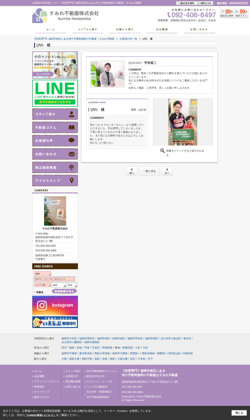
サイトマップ (41, 391)
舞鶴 (117, 347)
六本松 (141, 358)
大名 (137, 347)
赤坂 (79, 347)
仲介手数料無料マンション (102, 371)
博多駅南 (107, 347)
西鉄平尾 (87, 358)
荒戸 (64, 347)
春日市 (187, 338)
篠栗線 (161, 353)
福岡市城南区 (92, 342)
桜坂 (112, 358)
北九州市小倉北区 (171, 338)
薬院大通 (74, 358)
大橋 (64, 358)
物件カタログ (41, 397)
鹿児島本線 (85, 353)
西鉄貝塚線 (148, 353)
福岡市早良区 (135, 338)
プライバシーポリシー (47, 381)
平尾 (86, 347)
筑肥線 (134, 353)
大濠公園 (122, 358)
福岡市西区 (151, 338)
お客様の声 (71, 376)
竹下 (150, 358)
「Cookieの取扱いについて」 (40, 415)
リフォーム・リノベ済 (99, 381)
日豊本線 (188, 353)
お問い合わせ (73, 386)
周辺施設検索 (73, 381)
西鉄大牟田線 (102, 353)
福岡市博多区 (87, 338)
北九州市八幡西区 (72, 342)
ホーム (38, 371)
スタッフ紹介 (73, 371)
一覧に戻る (149, 171)
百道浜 (96, 347)
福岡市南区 (118, 338)
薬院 (71, 347)
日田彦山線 (173, 353)
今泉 (145, 347)
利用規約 (39, 386)
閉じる (239, 412)
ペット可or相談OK (97, 386)
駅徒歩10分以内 (95, 376)
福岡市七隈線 (120, 353)
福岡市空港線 (69, 353)
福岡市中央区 (69, 338)
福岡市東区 (103, 338)
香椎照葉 (127, 347)
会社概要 (39, 376)
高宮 (132, 358)
